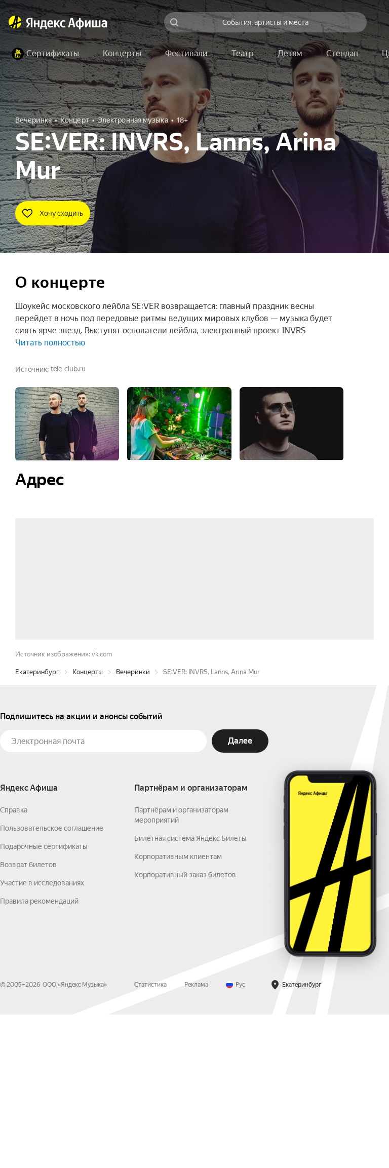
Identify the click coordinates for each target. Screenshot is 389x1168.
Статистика (150, 1138)
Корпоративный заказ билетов (185, 1028)
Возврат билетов (28, 1018)
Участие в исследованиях (42, 1036)
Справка (13, 963)
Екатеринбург (37, 825)
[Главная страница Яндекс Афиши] (15, 22)
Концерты (87, 825)
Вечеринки (133, 825)
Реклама (196, 1138)
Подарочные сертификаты (44, 1000)
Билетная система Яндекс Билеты (190, 992)
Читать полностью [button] (50, 342)
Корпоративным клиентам (178, 1010)
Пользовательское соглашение (51, 982)
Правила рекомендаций (39, 1054)
